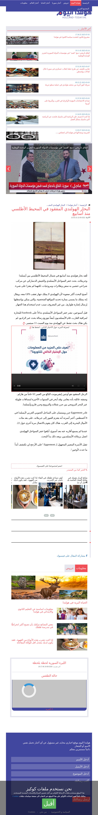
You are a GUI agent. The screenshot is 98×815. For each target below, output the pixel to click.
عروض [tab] (70, 568)
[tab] (49, 39)
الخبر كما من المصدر (76, 470)
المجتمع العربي (83, 9)
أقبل (49, 803)
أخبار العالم (34, 3)
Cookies (16, 796)
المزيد (49, 709)
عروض (66, 3)
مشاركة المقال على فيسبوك (71, 555)
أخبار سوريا (56, 3)
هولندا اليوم (75, 3)
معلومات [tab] (81, 568)
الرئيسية (85, 3)
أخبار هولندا (72, 205)
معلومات (23, 3)
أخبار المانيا (45, 3)
